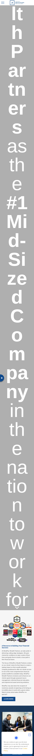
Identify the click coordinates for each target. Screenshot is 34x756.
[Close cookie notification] (29, 735)
